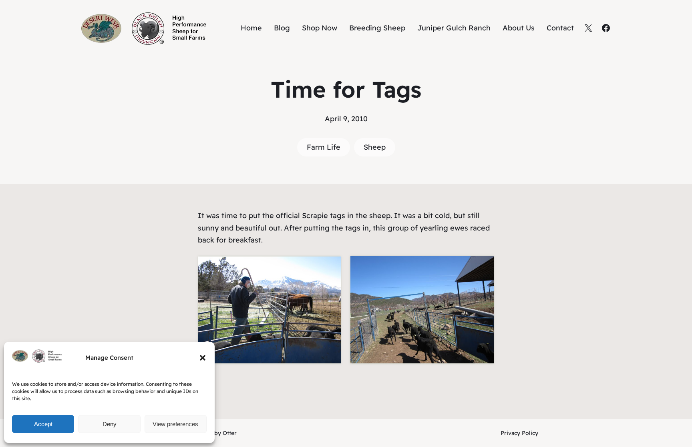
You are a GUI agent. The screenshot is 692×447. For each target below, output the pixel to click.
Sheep (375, 147)
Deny (110, 424)
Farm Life (323, 147)
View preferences (175, 424)
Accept (43, 424)
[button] (203, 358)
